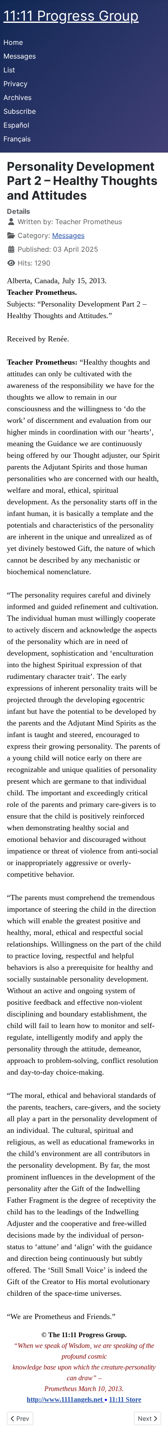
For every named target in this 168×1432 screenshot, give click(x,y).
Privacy (15, 83)
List (9, 70)
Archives (17, 97)
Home (13, 42)
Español (16, 125)
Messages (19, 56)
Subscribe (19, 111)
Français (17, 138)
